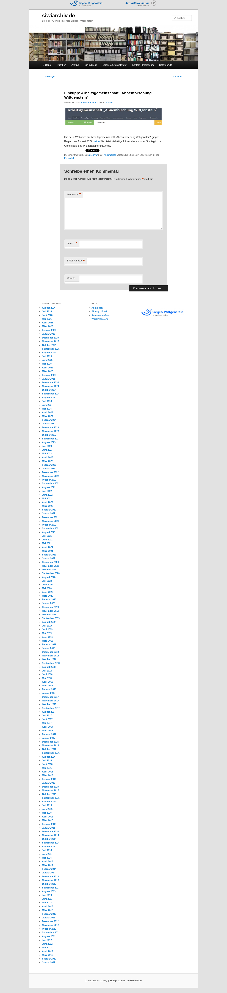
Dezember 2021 (50, 517)
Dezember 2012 (50, 921)
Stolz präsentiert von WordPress (126, 980)
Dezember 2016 (50, 741)
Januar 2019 (48, 648)
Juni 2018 (47, 674)
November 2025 (50, 341)
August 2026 (49, 307)
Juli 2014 (47, 850)
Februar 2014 (49, 869)
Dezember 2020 (50, 562)
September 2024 (51, 393)
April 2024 (47, 412)
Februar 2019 (49, 644)
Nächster (179, 76)
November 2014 (50, 835)
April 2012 (47, 951)
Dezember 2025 (50, 337)
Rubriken (61, 65)
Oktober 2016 (49, 749)
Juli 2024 (47, 401)
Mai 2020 (47, 588)
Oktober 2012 (49, 928)
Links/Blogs (91, 65)
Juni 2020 (47, 584)
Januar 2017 (48, 738)
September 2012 (51, 932)
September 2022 (51, 483)
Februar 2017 (49, 734)
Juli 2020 (47, 581)
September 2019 (51, 618)
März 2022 (47, 506)
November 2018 (50, 655)
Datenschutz (165, 65)
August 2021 (49, 532)
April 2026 (47, 322)
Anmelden (97, 307)
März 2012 (47, 955)
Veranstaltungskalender (114, 65)
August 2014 (49, 846)
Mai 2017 (47, 723)
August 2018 (49, 667)
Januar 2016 (48, 783)
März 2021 (47, 551)
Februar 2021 (49, 554)
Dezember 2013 (50, 876)
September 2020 (51, 573)
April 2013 (47, 906)
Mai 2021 (47, 543)
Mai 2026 (47, 319)
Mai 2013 (47, 902)
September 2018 (51, 663)
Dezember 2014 (50, 831)
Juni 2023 (47, 449)
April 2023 (47, 457)
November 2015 (50, 790)
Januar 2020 (48, 603)
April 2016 (47, 771)
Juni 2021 (47, 539)
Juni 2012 (47, 944)
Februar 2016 (49, 779)
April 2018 (47, 682)
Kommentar (74, 194)
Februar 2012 (49, 958)
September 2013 (51, 887)
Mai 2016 (47, 768)
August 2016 (49, 756)
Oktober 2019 (49, 614)
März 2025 (47, 371)
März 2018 (47, 685)
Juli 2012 (47, 940)
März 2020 (47, 595)
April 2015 (47, 816)
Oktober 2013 (49, 884)
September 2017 (51, 708)
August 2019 (49, 622)
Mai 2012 (47, 947)
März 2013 (47, 910)
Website (71, 278)
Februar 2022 (49, 509)
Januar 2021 (48, 558)
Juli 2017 (47, 715)
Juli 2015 (47, 805)
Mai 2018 (47, 678)
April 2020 (47, 592)
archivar (108, 102)
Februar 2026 (49, 330)
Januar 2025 (48, 378)
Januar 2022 (48, 513)
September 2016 (51, 753)
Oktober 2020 (49, 569)
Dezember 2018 (50, 652)
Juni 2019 (47, 629)
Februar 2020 (49, 599)
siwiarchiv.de (58, 15)
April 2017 (47, 727)
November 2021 (50, 521)
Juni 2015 (47, 809)
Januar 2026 (48, 333)
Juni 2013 (47, 899)
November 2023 (50, 431)
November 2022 (50, 476)
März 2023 (47, 461)
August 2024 (49, 397)
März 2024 (47, 416)
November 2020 (50, 566)
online (96, 141)
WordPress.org (100, 319)
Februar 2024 (49, 420)
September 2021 (51, 528)
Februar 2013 (49, 914)
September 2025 (51, 349)
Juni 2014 (47, 854)
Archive (75, 65)
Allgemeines (110, 155)
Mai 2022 (47, 498)
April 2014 (47, 861)
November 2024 (50, 386)
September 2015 (51, 798)
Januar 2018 (48, 693)
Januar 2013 (48, 917)
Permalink (69, 158)
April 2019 (47, 637)
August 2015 (49, 801)
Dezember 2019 (50, 607)
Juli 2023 (47, 446)
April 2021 (47, 547)
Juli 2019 (47, 625)
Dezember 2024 (50, 382)
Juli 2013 (47, 895)
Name (72, 243)
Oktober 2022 (49, 479)
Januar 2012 (48, 962)
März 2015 (47, 820)
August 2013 (49, 891)
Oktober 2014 (49, 839)
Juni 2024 (47, 405)
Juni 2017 (47, 719)
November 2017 (50, 700)
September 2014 (51, 842)
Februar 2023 (49, 465)
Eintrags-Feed (99, 311)
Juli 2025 (47, 356)
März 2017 (47, 730)
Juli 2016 (47, 760)
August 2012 (49, 936)
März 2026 (47, 326)
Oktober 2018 (49, 659)
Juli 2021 (47, 536)
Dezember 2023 (50, 427)
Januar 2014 (48, 872)
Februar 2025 (49, 375)
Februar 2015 (49, 824)
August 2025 (49, 352)
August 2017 (49, 711)
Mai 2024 (47, 408)
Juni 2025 (47, 360)
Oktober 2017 (49, 704)
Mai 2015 (47, 812)
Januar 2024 (48, 423)
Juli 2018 (47, 670)
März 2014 (47, 865)
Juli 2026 (47, 311)
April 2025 (47, 367)
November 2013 (50, 880)
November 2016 (50, 745)
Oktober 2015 (49, 794)
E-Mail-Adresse (76, 260)
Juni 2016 (47, 764)
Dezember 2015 (50, 786)
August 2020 (49, 577)
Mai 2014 (47, 857)
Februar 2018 (49, 689)
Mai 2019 (47, 633)
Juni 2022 (47, 494)
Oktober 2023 (49, 435)
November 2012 (50, 925)
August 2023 (49, 442)
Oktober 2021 (49, 524)
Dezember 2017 (50, 697)
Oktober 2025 (49, 345)
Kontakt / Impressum (143, 65)
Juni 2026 (47, 315)
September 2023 (51, 438)
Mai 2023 (47, 453)
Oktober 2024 (49, 390)
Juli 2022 (47, 491)
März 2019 (47, 640)
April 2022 (47, 502)
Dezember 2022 (50, 472)
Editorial (47, 65)
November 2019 (50, 611)
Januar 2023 (48, 468)
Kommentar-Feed (101, 315)
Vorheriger (48, 76)
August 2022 (49, 487)
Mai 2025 (47, 363)
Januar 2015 (48, 827)
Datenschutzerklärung (96, 980)
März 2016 (47, 775)
